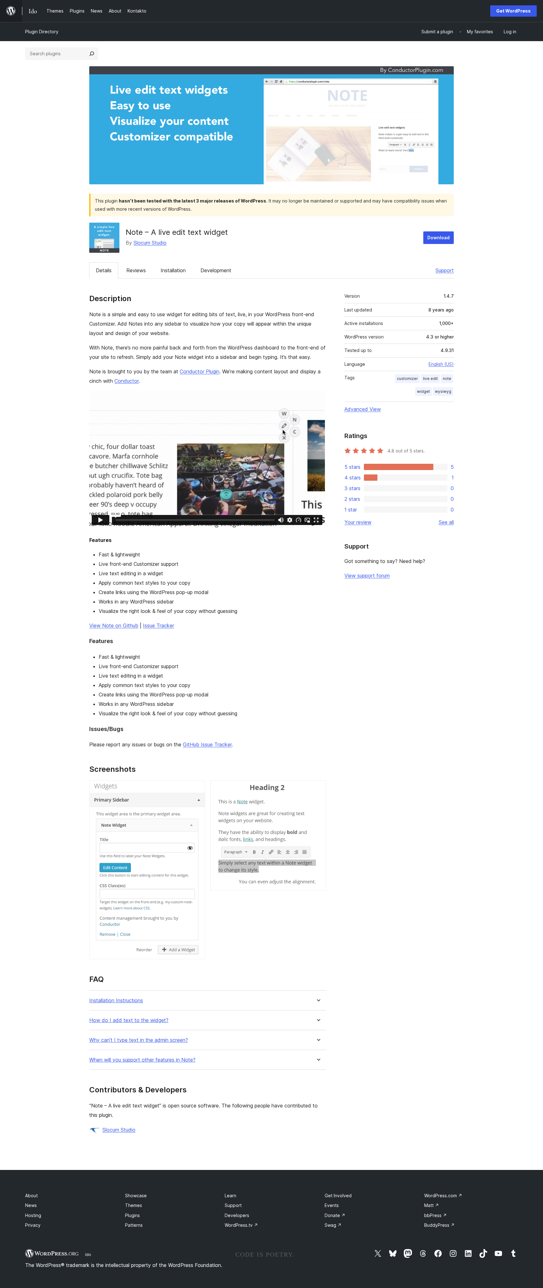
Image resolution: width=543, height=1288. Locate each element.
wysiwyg (443, 391)
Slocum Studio (150, 243)
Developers (237, 1215)
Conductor (126, 381)
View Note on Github (113, 625)
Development (215, 270)
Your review (357, 522)
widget (423, 391)
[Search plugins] (91, 53)
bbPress (435, 1215)
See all (446, 522)
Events (332, 1205)
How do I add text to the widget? (128, 1020)
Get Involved (338, 1195)
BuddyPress (439, 1225)
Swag (333, 1225)
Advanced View (362, 409)
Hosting (33, 1215)
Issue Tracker (158, 625)
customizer (407, 378)
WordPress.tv (241, 1225)
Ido (88, 1254)
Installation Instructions (116, 1001)
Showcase (136, 1195)
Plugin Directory (41, 31)
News (31, 1205)
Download (438, 237)
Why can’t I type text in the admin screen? (138, 1040)
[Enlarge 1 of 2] (197, 789)
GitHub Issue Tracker (207, 744)
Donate (335, 1215)
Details (104, 270)
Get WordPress (513, 11)
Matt (431, 1205)
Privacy (33, 1225)
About (31, 1195)
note (447, 378)
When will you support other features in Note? (142, 1060)
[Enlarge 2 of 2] (318, 789)
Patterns (134, 1225)
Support (445, 270)
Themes (133, 1205)
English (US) (441, 364)
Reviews (136, 270)
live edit (430, 378)
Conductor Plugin (199, 371)
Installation (173, 270)
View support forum (367, 575)
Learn (230, 1195)
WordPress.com (443, 1195)
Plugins (132, 1215)
